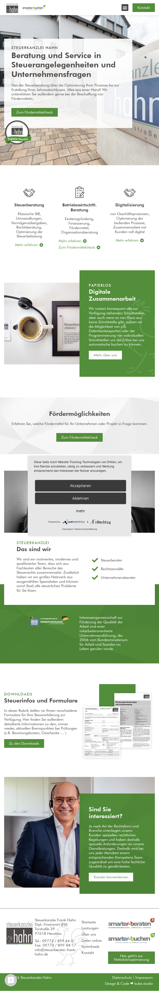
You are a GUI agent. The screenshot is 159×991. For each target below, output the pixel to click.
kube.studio (143, 983)
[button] (125, 7)
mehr (80, 511)
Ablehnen (80, 498)
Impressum (67, 529)
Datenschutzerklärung (86, 529)
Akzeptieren (80, 486)
